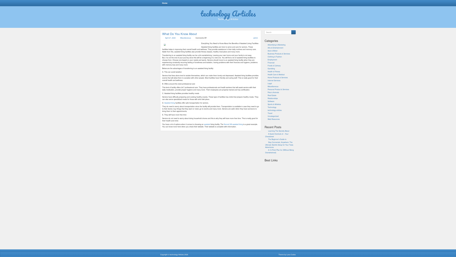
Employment (272, 59)
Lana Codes (291, 254)
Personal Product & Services (278, 89)
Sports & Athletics (274, 104)
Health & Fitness (274, 71)
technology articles (275, 110)
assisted (207, 124)
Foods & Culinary (274, 65)
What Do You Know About (179, 34)
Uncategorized (273, 116)
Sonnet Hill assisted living (233, 124)
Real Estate (272, 95)
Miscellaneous (185, 38)
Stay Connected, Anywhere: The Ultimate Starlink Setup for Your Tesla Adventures (279, 144)
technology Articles (228, 13)
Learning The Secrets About (278, 131)
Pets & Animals (273, 92)
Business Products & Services (279, 53)
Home (164, 3)
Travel (270, 113)
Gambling (271, 68)
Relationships (273, 98)
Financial (271, 62)
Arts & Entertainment (275, 48)
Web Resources (274, 119)
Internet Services (274, 80)
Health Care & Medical (276, 74)
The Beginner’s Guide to (277, 139)
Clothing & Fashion (275, 56)
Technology (272, 107)
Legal (270, 83)
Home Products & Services (278, 77)
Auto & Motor (273, 50)
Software (271, 101)
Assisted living (169, 103)
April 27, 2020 (170, 38)
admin (255, 38)
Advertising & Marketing (276, 45)
